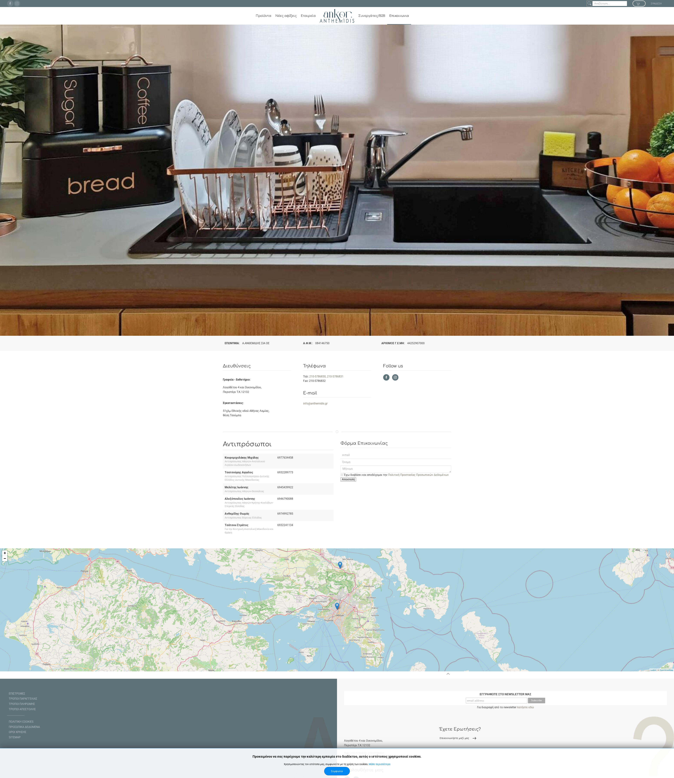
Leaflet (653, 670)
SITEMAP (15, 737)
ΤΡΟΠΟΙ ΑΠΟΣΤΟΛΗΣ (22, 709)
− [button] (5, 558)
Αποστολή (348, 479)
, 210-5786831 (334, 376)
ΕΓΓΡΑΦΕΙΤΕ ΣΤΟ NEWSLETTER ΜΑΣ (505, 694)
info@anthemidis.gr (315, 403)
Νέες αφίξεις (286, 16)
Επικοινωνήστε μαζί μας (454, 738)
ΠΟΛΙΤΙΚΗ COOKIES (21, 721)
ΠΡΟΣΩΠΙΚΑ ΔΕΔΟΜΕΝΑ (24, 727)
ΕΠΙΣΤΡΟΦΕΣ (17, 693)
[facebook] (10, 3)
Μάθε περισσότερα (379, 764)
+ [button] (5, 553)
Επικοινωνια (399, 16)
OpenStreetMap (666, 670)
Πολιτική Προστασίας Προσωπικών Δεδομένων (418, 474)
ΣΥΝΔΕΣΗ (656, 3)
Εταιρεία (308, 16)
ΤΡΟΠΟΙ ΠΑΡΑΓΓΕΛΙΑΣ (23, 699)
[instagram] (17, 3)
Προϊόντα (263, 16)
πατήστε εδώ (525, 707)
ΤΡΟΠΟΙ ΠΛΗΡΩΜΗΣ (22, 704)
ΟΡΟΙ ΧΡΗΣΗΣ (17, 732)
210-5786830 (317, 376)
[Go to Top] (448, 674)
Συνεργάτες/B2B (371, 16)
